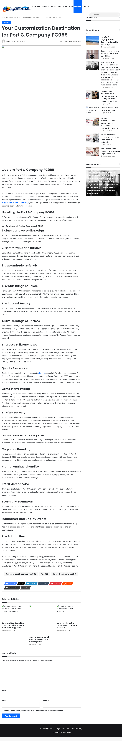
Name (5, 690)
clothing (41, 373)
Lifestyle (77, 6)
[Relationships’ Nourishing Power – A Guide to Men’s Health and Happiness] (14, 613)
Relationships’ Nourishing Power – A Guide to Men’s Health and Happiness (13, 625)
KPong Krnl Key (76, 729)
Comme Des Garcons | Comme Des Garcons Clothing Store (39, 639)
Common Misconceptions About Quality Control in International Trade (109, 123)
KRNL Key (36, 6)
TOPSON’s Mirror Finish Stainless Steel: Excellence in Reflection (110, 138)
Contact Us (55, 732)
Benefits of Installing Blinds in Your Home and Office (110, 53)
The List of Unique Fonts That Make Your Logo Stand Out (110, 151)
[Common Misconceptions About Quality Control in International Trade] (92, 121)
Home (5, 17)
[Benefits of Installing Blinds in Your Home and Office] (92, 54)
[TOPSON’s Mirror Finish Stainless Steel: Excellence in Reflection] (92, 138)
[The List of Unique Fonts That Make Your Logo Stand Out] (92, 151)
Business (45, 6)
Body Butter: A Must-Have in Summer (110, 109)
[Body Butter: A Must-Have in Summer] (92, 111)
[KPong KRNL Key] (17, 8)
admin (8, 41)
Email (4, 700)
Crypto (86, 6)
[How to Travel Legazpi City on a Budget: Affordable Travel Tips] (92, 40)
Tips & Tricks (67, 6)
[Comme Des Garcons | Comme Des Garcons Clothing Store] (41, 620)
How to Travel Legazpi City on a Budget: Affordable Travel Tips (109, 41)
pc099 (45, 574)
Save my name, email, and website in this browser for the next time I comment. (34, 710)
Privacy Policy (66, 732)
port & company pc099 (65, 574)
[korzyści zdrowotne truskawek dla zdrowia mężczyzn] (69, 613)
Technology (56, 6)
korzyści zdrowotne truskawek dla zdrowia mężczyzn (67, 625)
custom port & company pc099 (21, 574)
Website (46, 700)
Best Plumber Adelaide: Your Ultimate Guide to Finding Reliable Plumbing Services (109, 96)
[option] (103, 183)
